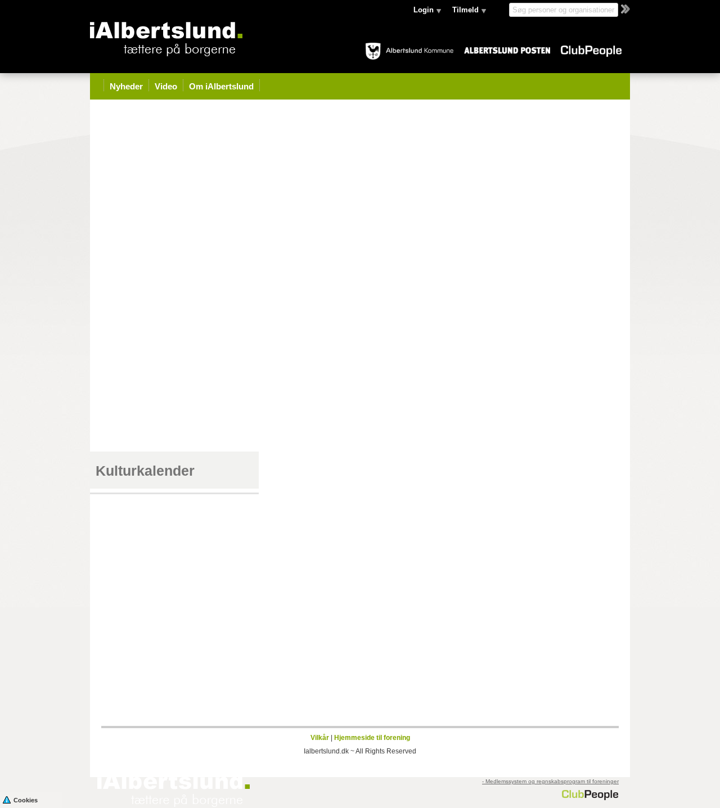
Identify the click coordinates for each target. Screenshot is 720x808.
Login (423, 10)
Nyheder (126, 86)
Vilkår (319, 738)
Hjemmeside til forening (372, 738)
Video (166, 86)
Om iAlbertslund (221, 86)
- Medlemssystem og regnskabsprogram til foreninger (550, 781)
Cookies (26, 800)
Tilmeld (465, 10)
